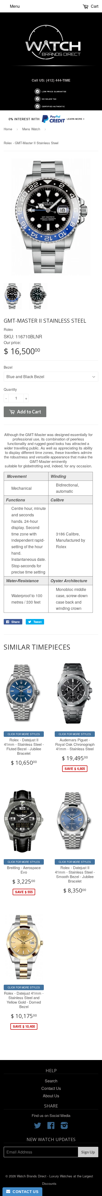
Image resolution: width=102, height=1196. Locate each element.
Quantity (10, 389)
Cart (94, 6)
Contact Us (51, 1088)
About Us (51, 1096)
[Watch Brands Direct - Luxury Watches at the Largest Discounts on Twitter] (37, 1127)
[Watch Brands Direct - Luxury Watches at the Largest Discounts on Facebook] (51, 1127)
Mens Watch (31, 129)
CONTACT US (24, 1192)
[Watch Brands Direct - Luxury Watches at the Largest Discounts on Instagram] (64, 1127)
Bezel (8, 367)
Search (51, 1081)
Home (8, 129)
